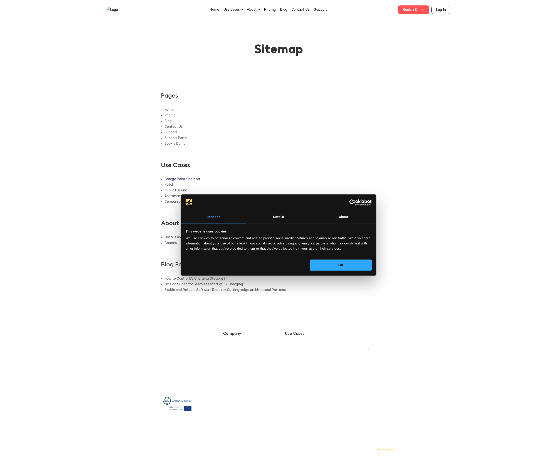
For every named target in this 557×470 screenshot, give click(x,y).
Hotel (168, 185)
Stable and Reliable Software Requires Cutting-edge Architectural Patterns (225, 290)
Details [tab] (278, 217)
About (252, 10)
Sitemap (352, 383)
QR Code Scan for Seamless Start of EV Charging (203, 284)
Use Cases (231, 10)
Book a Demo (413, 10)
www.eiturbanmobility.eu (213, 415)
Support (320, 10)
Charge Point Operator (301, 346)
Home (214, 10)
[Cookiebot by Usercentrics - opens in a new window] (353, 202)
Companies (173, 202)
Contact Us (300, 10)
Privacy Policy (357, 348)
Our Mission (231, 351)
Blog (283, 10)
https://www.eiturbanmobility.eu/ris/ (219, 434)
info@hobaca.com (359, 372)
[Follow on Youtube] (359, 335)
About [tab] (344, 217)
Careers (228, 356)
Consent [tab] (213, 217)
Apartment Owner (178, 196)
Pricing (270, 10)
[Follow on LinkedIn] (350, 335)
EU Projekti (231, 387)
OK (340, 265)
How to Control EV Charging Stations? (194, 279)
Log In (441, 10)
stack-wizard (385, 449)
